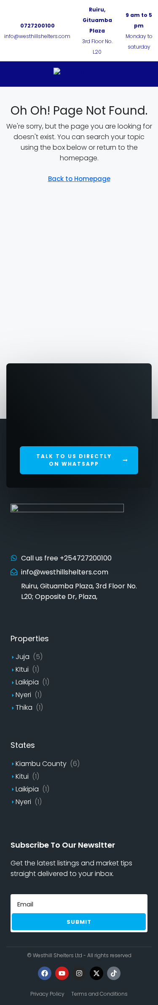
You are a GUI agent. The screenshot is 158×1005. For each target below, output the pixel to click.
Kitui (22, 776)
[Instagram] (79, 973)
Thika (24, 707)
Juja (22, 657)
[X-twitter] (96, 973)
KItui (22, 669)
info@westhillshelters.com (37, 36)
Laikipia (27, 682)
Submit (79, 922)
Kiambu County (41, 764)
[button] (79, 460)
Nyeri (23, 695)
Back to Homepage (79, 178)
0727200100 (37, 25)
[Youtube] (62, 973)
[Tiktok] (114, 973)
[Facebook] (44, 973)
